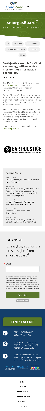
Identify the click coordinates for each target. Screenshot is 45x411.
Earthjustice (12, 85)
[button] (28, 6)
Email (8, 264)
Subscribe (22, 295)
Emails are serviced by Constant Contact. (26, 288)
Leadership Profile (11, 128)
